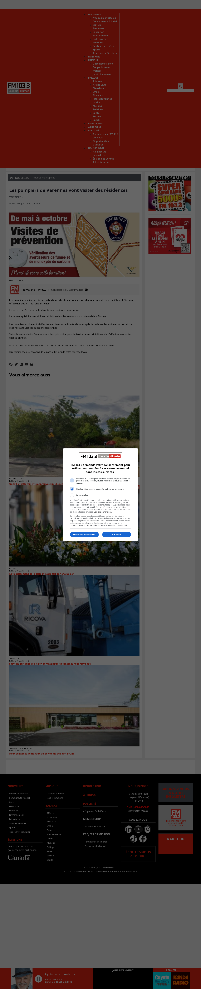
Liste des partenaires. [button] (103, 512)
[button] (100, 495)
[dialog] (100, 494)
